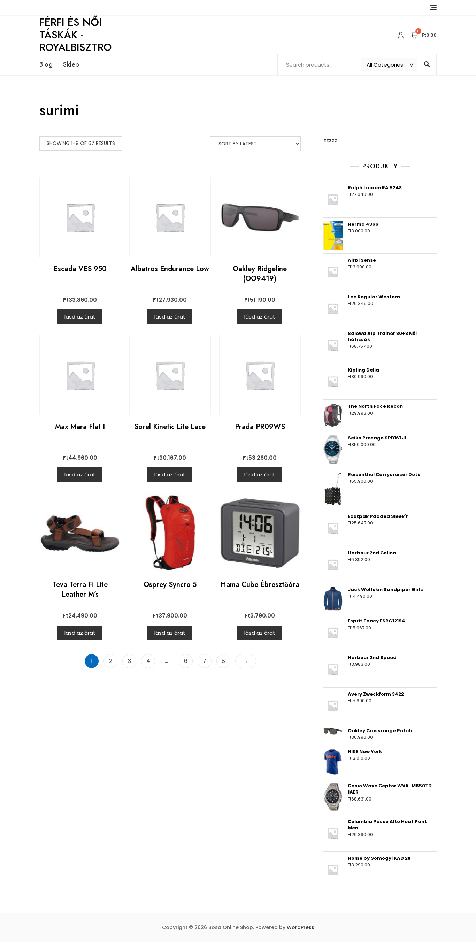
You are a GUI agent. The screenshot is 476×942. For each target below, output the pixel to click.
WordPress (300, 927)
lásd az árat (79, 316)
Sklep (71, 64)
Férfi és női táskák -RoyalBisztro (75, 35)
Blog (46, 64)
